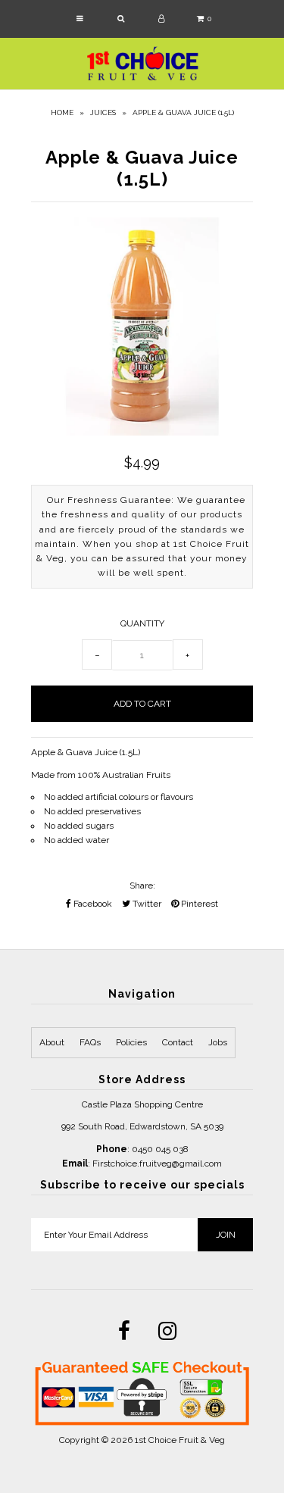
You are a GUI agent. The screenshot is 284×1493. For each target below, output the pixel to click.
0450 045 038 (160, 1149)
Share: (142, 885)
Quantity (142, 623)
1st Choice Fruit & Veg (180, 1440)
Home (62, 112)
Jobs (217, 1042)
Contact (177, 1042)
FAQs (90, 1042)
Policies (131, 1042)
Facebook (91, 903)
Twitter (145, 903)
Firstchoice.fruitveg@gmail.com (157, 1163)
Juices (103, 112)
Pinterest (198, 903)
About (51, 1042)
